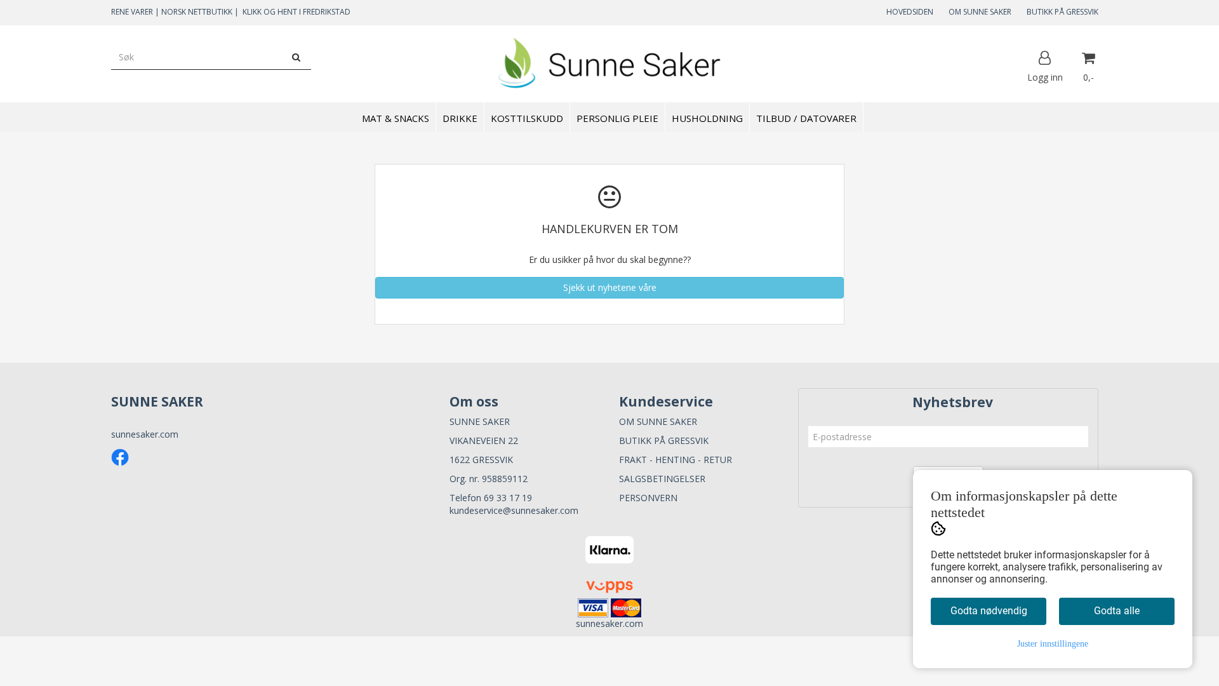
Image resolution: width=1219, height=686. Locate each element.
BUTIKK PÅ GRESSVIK (1062, 11)
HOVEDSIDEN (909, 11)
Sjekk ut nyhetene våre (609, 287)
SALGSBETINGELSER (662, 479)
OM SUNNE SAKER (980, 11)
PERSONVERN (648, 498)
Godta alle (1117, 611)
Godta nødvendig (988, 611)
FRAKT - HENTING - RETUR (675, 460)
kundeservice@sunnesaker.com (514, 510)
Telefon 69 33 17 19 (491, 498)
